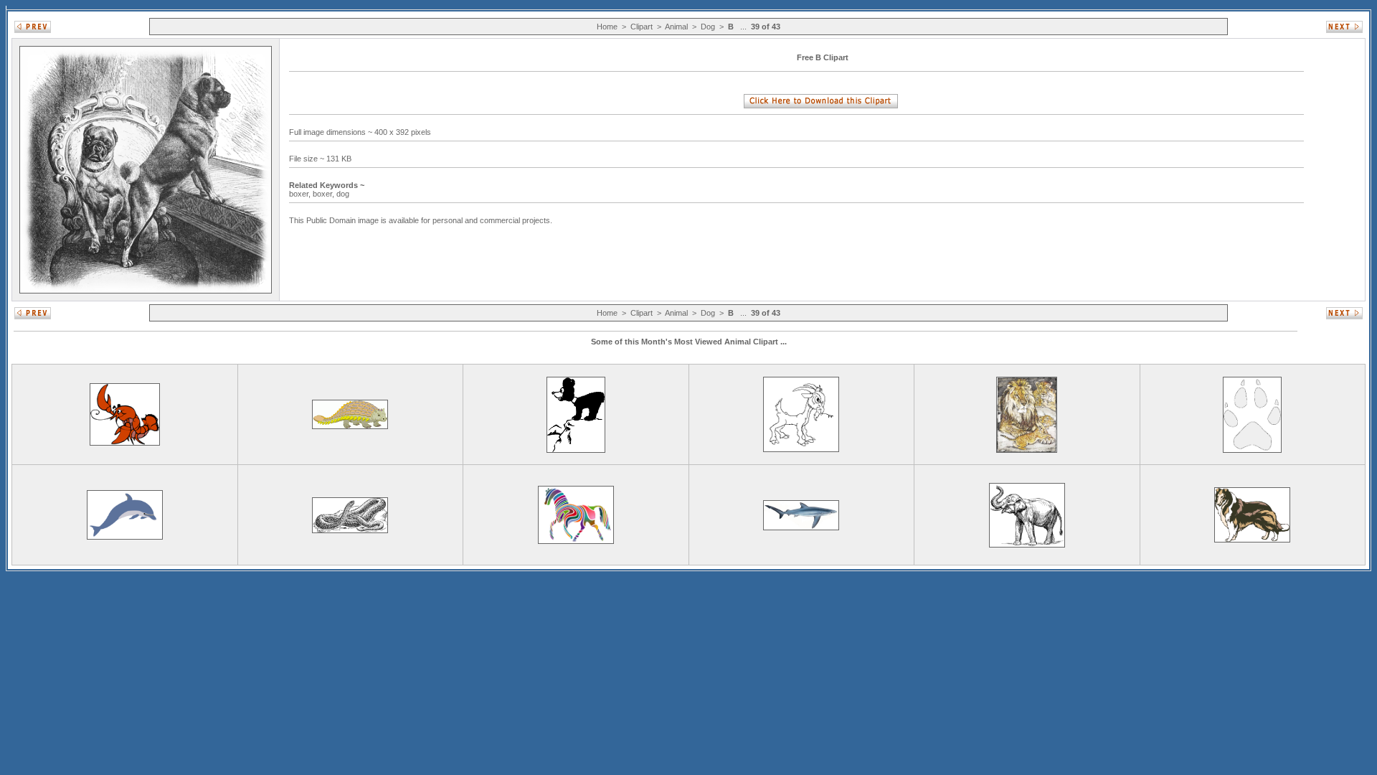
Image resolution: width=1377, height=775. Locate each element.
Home (607, 26)
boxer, (301, 193)
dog (343, 193)
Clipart (641, 26)
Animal (676, 26)
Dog (708, 26)
